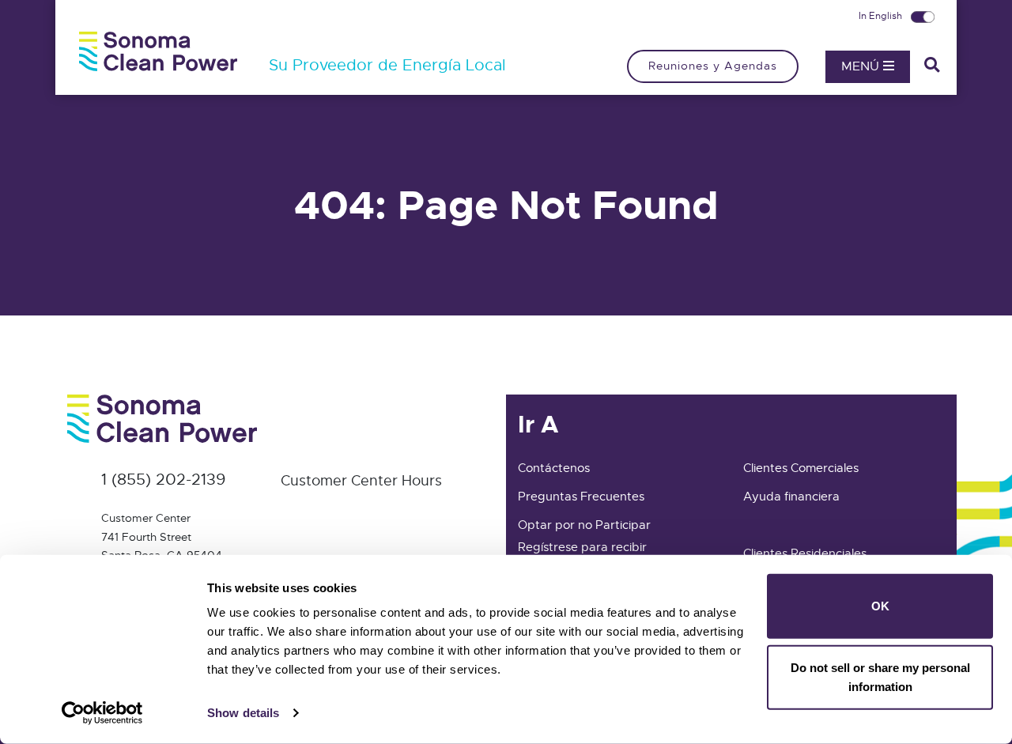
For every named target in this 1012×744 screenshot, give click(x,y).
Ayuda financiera (791, 496)
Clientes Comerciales (801, 468)
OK (880, 606)
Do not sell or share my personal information (880, 676)
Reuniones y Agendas (712, 66)
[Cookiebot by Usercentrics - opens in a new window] (102, 713)
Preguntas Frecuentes (581, 496)
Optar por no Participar (584, 525)
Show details (243, 712)
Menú (862, 66)
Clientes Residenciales (805, 553)
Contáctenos (554, 468)
